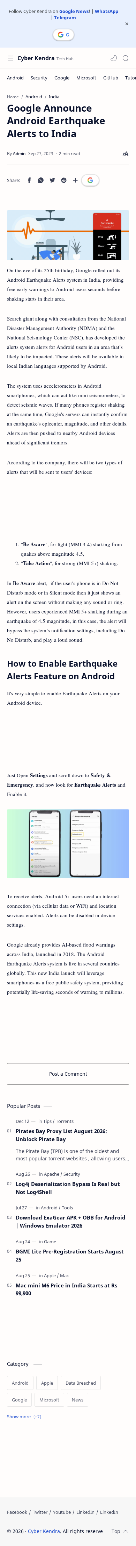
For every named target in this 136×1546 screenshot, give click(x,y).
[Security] (39, 78)
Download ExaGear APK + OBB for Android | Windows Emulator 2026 (71, 1221)
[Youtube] (62, 1512)
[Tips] (49, 1121)
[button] (113, 58)
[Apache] (53, 1174)
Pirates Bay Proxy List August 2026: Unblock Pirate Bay (61, 1135)
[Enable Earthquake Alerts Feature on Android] (68, 843)
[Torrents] (65, 1121)
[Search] (125, 58)
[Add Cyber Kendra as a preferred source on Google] (63, 35)
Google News (74, 11)
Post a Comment (68, 1073)
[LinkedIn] (85, 1512)
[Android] (15, 78)
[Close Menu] (127, 24)
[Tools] (67, 1207)
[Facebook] (17, 1512)
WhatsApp (106, 11)
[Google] (61, 78)
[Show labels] (25, 1416)
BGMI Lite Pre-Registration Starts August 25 (70, 1255)
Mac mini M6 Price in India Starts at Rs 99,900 (66, 1289)
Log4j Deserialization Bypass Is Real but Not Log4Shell (68, 1187)
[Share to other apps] (75, 180)
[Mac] (64, 1275)
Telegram (65, 17)
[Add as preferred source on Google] (90, 180)
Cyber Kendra (36, 58)
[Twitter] (40, 1512)
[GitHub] (110, 78)
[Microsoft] (86, 78)
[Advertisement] (68, 508)
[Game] (50, 1241)
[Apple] (51, 1275)
